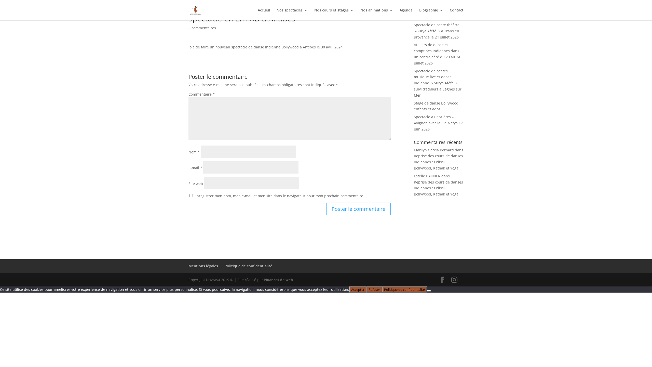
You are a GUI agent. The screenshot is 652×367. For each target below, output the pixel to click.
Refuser (374, 289)
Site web (195, 183)
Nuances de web (278, 279)
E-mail (195, 167)
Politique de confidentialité (248, 266)
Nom (194, 152)
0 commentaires (202, 27)
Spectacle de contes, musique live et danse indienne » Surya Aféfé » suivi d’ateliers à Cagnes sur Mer (437, 83)
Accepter (357, 289)
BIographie (428, 10)
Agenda (406, 10)
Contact (457, 10)
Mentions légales (203, 266)
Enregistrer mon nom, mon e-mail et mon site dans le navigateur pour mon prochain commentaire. (279, 195)
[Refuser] (429, 291)
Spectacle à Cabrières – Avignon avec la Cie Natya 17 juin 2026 (438, 123)
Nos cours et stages (331, 10)
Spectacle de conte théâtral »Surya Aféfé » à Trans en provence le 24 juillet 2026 (437, 31)
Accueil (264, 10)
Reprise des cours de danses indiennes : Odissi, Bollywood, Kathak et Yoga (438, 162)
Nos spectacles (290, 10)
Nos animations (374, 10)
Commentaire (201, 94)
